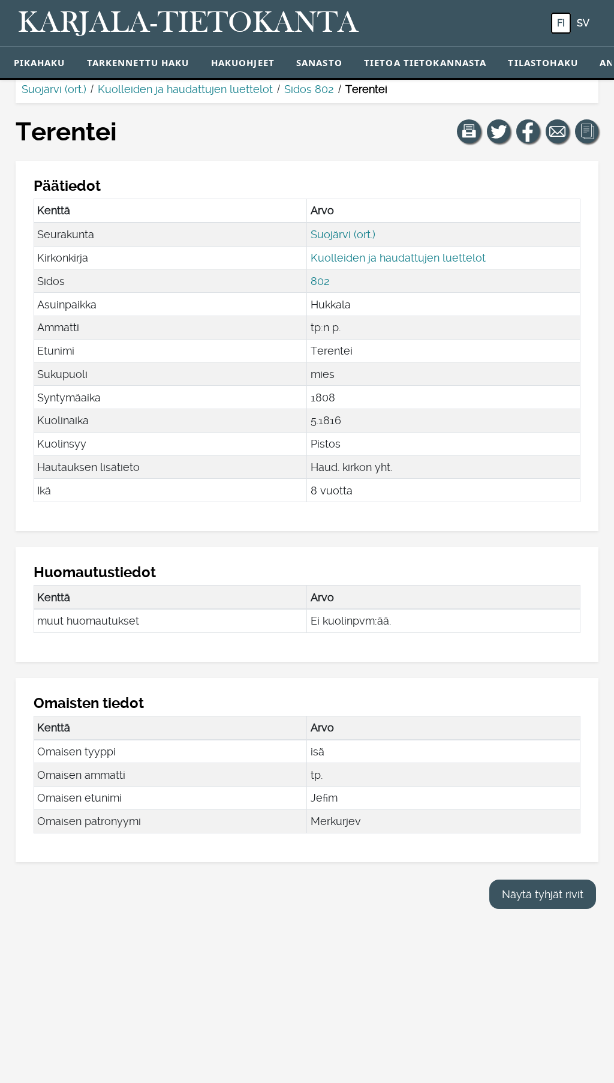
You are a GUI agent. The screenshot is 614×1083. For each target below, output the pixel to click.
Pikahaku (39, 62)
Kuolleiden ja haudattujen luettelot (185, 89)
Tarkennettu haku (138, 62)
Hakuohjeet (243, 62)
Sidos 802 (309, 89)
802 (320, 281)
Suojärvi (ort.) (54, 89)
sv (583, 23)
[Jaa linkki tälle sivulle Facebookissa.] (528, 131)
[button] (469, 131)
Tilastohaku (542, 62)
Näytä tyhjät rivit (542, 894)
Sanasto (319, 62)
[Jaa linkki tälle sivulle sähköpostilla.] (558, 131)
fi (561, 23)
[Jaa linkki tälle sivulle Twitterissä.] (499, 131)
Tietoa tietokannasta (425, 62)
